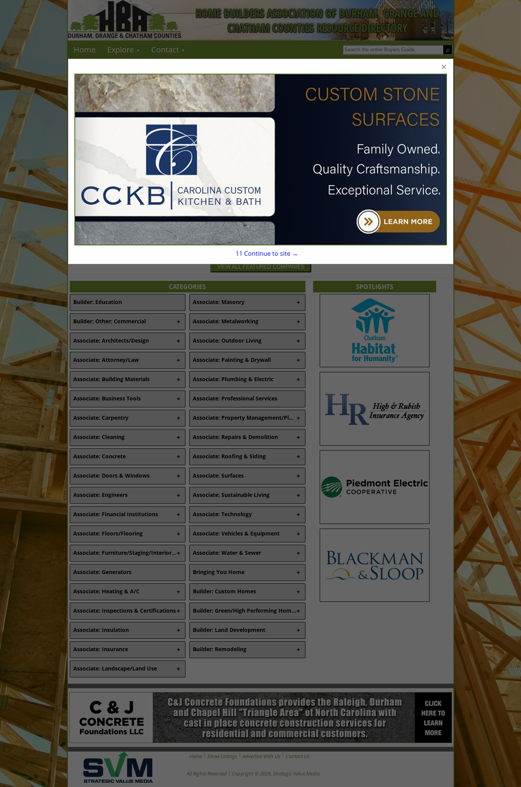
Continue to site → (267, 253)
